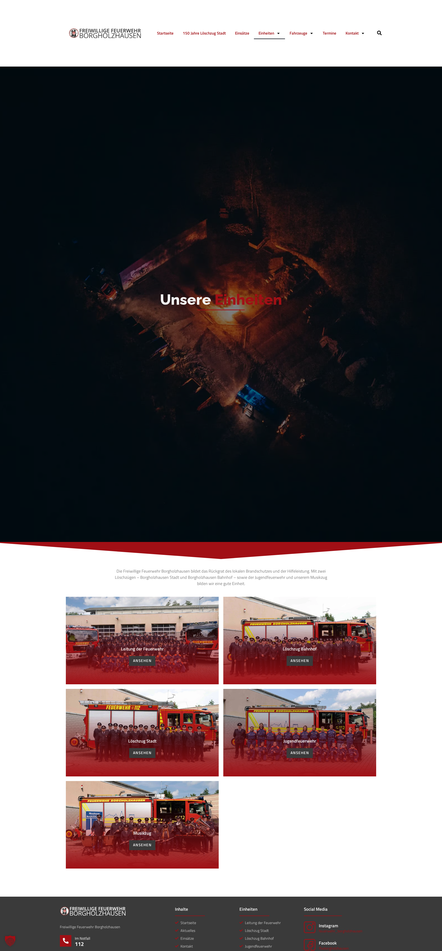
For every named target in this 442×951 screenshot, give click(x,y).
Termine (329, 33)
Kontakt (352, 33)
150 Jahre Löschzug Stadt (204, 33)
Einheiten (266, 33)
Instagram (328, 925)
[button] (10, 941)
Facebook (328, 942)
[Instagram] (309, 927)
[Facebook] (309, 945)
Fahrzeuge (298, 33)
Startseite (165, 33)
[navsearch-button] (379, 33)
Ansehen (142, 660)
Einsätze (242, 33)
